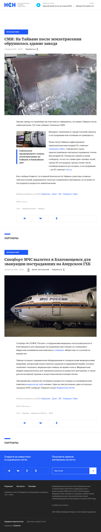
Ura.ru (69, 169)
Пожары (25, 413)
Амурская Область (39, 413)
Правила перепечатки (13, 521)
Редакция (8, 486)
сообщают (59, 350)
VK (60, 194)
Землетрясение (29, 209)
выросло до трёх (35, 384)
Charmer (17, 526)
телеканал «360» (57, 149)
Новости (46, 194)
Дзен (54, 194)
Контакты (21, 486)
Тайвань (41, 209)
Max (75, 194)
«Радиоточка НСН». (65, 388)
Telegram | (68, 194)
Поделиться (30, 49)
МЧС (51, 413)
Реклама (32, 486)
